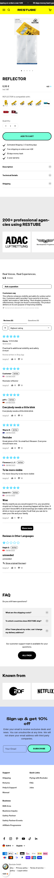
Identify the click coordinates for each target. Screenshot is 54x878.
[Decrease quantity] (6, 125)
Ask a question (11, 286)
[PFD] (46, 103)
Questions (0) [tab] (33, 320)
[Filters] (5, 328)
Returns (6, 782)
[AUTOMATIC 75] (6, 111)
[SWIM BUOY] (6, 103)
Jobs (32, 787)
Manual (6, 792)
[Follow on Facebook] (4, 838)
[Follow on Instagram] (10, 838)
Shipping (7, 777)
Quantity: (7, 121)
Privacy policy (22, 868)
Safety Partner (9, 815)
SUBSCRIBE (39, 748)
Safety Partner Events (13, 820)
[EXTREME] (30, 103)
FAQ (31, 782)
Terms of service (37, 868)
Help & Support (10, 787)
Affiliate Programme (12, 825)
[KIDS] (38, 103)
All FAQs (27, 655)
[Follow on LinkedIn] (36, 838)
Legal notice (22, 870)
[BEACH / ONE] (22, 103)
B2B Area (7, 806)
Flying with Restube (39, 777)
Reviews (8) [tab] (8, 320)
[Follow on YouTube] (23, 838)
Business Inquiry (10, 810)
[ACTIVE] (14, 103)
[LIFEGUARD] (14, 111)
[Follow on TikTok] (30, 838)
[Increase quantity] (15, 125)
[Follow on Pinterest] (17, 838)
